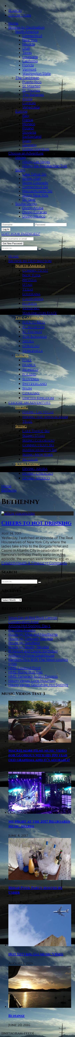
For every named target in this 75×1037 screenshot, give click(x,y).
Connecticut (32, 36)
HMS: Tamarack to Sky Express (33, 676)
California (30, 61)
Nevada (28, 44)
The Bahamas (33, 95)
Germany (29, 145)
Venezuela (31, 107)
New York (30, 40)
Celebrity (9, 563)
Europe (21, 111)
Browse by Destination (26, 27)
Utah (26, 48)
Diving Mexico (33, 216)
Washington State (36, 74)
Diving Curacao (34, 212)
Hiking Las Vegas (36, 162)
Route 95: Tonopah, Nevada (30, 639)
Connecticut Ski (35, 187)
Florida (28, 65)
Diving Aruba (32, 208)
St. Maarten (31, 86)
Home (13, 23)
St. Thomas (31, 90)
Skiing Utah (31, 178)
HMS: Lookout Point (24, 668)
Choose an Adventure (25, 153)
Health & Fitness (30, 563)
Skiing (20, 170)
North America (27, 32)
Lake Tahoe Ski (34, 174)
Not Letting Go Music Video (35, 954)
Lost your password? (20, 233)
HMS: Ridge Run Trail (25, 672)
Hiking (20, 157)
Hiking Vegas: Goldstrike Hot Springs (38, 685)
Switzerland (31, 136)
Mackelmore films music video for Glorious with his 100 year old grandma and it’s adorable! (39, 755)
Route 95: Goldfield (24, 643)
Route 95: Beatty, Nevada (28, 647)
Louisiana (30, 57)
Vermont (29, 69)
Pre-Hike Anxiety (22, 630)
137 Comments (55, 563)
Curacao (29, 103)
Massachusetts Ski (37, 191)
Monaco (28, 124)
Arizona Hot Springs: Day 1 (29, 626)
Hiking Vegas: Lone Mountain (31, 681)
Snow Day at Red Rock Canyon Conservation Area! (32, 620)
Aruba (27, 99)
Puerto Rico (32, 82)
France (27, 120)
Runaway (16, 1015)
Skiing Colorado (35, 183)
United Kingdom (35, 149)
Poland (28, 128)
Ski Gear (29, 199)
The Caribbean (27, 78)
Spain (26, 141)
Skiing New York (35, 195)
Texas (27, 53)
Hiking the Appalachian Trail (44, 166)
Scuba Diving (26, 204)
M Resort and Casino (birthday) (33, 651)
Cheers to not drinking (36, 523)
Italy (25, 115)
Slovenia (29, 132)
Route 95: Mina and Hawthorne (33, 634)
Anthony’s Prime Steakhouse (31, 655)
